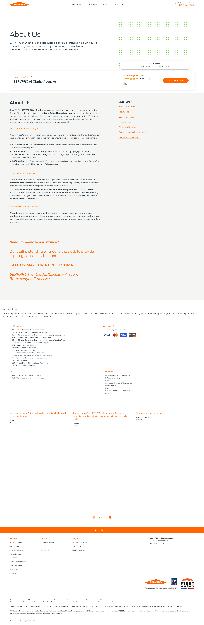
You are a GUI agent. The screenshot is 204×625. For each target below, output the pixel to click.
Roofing (12, 573)
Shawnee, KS (30, 313)
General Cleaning (16, 569)
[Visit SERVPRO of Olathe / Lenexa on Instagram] (102, 530)
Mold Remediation (16, 550)
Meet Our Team (127, 106)
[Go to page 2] (102, 517)
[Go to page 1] (99, 517)
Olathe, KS (7, 313)
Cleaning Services (127, 127)
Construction (14, 558)
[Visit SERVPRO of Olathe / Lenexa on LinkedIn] (96, 530)
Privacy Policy (77, 546)
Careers (44, 546)
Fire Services (125, 122)
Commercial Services (129, 137)
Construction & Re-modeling (133, 132)
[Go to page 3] (104, 517)
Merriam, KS (43, 313)
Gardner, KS (117, 313)
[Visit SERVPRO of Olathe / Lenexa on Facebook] (108, 530)
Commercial (92, 4)
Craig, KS (181, 313)
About (105, 4)
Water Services (126, 116)
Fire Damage (14, 546)
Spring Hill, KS (140, 313)
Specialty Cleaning (16, 565)
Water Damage (15, 542)
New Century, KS (155, 313)
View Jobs (124, 111)
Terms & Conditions (79, 542)
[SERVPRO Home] (19, 4)
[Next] (110, 517)
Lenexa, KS (18, 313)
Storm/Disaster (15, 554)
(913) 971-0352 (187, 5)
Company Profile (47, 542)
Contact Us (118, 4)
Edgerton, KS (169, 313)
